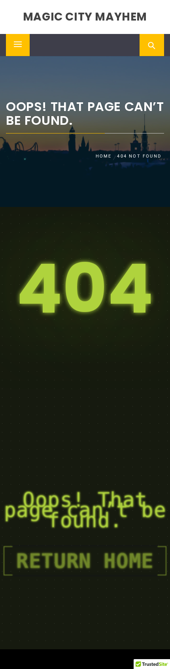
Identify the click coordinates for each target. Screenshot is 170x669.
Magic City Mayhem (85, 16)
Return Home (85, 561)
